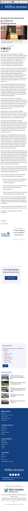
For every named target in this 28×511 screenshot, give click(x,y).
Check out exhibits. (8, 358)
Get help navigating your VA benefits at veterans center (19, 232)
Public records (4, 416)
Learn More (5, 452)
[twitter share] (4, 48)
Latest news (3, 413)
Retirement (4, 220)
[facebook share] (7, 48)
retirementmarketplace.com (19, 208)
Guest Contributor (10, 45)
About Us (3, 454)
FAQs (2, 458)
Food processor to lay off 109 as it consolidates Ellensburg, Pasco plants (18, 390)
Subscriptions (4, 428)
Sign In (16, 1)
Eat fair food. (7, 355)
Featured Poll (7, 346)
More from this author (19, 239)
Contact (3, 447)
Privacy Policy (4, 459)
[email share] (9, 48)
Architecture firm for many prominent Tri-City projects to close (17, 377)
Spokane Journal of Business (7, 461)
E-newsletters (4, 444)
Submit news (3, 440)
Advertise (3, 430)
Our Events (3, 456)
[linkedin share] (2, 48)
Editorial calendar (5, 432)
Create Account (23, 1)
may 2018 (6, 223)
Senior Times (3, 420)
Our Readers (3, 427)
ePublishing (21, 504)
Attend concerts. (8, 362)
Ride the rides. (7, 360)
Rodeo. (5, 352)
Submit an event (4, 442)
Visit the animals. (8, 357)
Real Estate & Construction (7, 415)
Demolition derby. (8, 353)
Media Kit (3, 434)
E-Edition (3, 446)
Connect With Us (6, 439)
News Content (5, 411)
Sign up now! (11, 277)
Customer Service (7, 425)
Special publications (5, 418)
